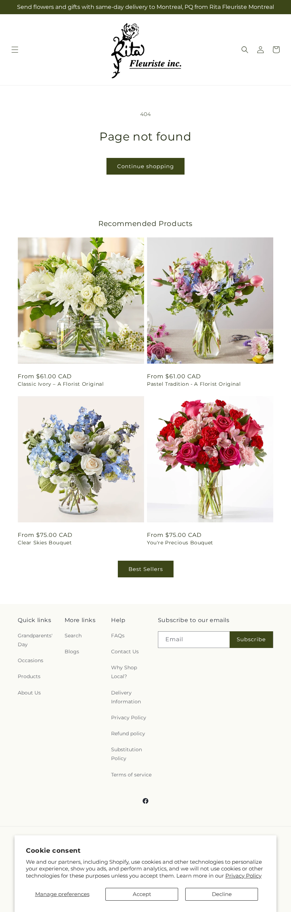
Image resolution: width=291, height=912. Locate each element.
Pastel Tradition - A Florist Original (194, 384)
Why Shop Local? (124, 672)
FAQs (118, 635)
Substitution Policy (126, 754)
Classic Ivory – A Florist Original (61, 384)
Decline (222, 894)
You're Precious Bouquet (180, 542)
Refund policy (128, 733)
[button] (15, 49)
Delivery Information (126, 697)
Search (73, 635)
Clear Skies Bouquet (45, 542)
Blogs (72, 651)
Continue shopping (145, 166)
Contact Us (125, 651)
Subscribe (251, 639)
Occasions (30, 660)
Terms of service (131, 774)
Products (29, 676)
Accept (142, 894)
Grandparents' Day (35, 640)
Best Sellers (145, 569)
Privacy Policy (243, 875)
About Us (29, 693)
